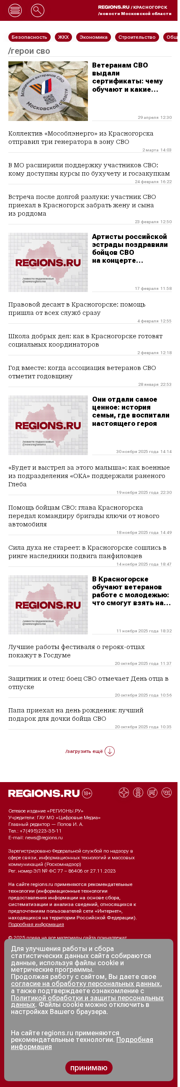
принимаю (89, 1067)
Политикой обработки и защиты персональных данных (87, 1001)
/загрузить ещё (84, 751)
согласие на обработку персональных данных (85, 984)
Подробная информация (36, 924)
